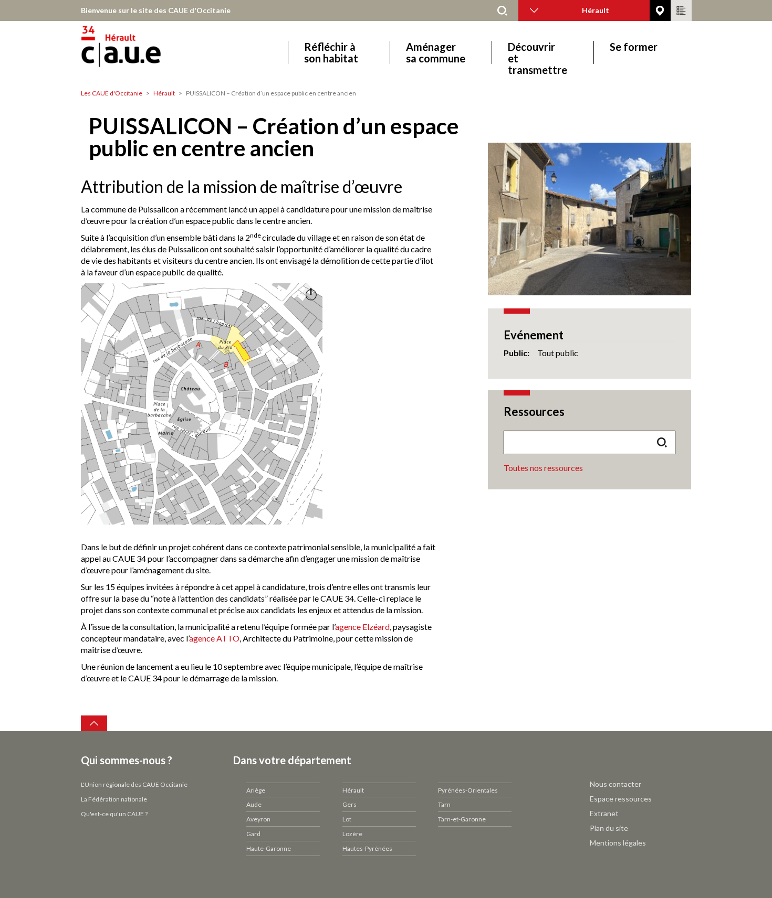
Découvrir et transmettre (537, 52)
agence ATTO (214, 638)
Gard (253, 834)
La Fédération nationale (114, 799)
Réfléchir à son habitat (331, 52)
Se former (634, 47)
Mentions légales (618, 842)
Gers (349, 804)
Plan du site (609, 828)
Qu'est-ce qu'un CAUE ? (114, 814)
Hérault (164, 93)
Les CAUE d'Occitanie (111, 93)
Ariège (255, 790)
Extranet (604, 813)
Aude (254, 804)
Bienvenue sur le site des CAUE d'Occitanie (156, 10)
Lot (346, 819)
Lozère (352, 834)
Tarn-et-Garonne (462, 819)
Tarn (444, 804)
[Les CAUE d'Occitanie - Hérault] (150, 52)
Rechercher (502, 10)
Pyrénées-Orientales (468, 790)
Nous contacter (615, 783)
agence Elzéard (362, 627)
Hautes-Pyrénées (367, 848)
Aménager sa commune (435, 52)
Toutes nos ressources (543, 468)
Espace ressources (621, 798)
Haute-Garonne (268, 848)
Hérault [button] (595, 10)
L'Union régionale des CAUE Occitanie (134, 784)
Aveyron (258, 819)
